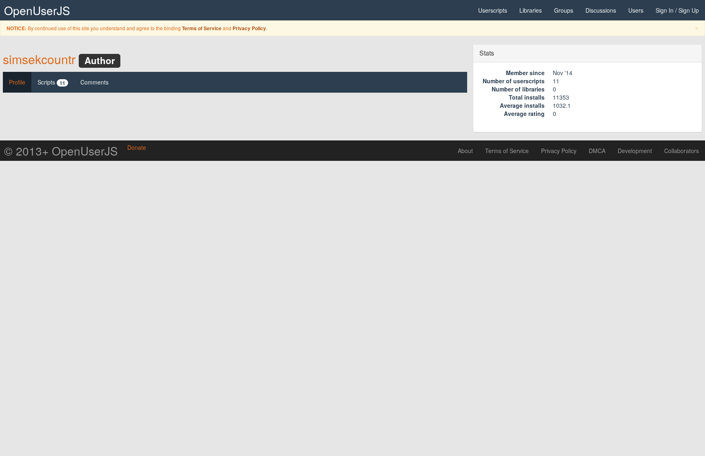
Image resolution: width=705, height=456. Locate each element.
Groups (563, 10)
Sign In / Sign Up (677, 10)
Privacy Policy (249, 28)
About (465, 151)
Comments (94, 82)
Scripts (51, 82)
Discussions (600, 10)
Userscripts (492, 10)
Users (635, 10)
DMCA (597, 151)
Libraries (530, 10)
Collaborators (681, 151)
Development (635, 151)
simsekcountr (39, 59)
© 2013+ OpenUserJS (61, 150)
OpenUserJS (37, 10)
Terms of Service (202, 28)
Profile (17, 82)
